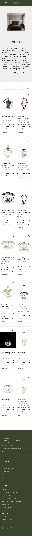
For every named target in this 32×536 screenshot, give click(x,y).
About (4, 465)
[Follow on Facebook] (3, 528)
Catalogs (5, 474)
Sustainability (6, 471)
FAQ (3, 477)
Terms (4, 489)
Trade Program (7, 520)
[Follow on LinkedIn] (12, 528)
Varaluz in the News (8, 468)
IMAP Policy (5, 504)
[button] (28, 87)
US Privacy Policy (7, 495)
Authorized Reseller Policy (11, 492)
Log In (4, 517)
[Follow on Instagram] (7, 528)
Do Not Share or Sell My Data (12, 501)
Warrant (4, 480)
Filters (21, 88)
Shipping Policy (7, 507)
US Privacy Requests (9, 498)
